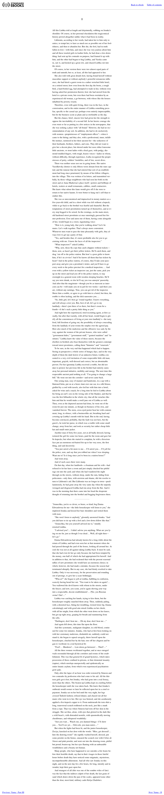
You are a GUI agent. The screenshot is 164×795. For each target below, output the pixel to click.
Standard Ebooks (13, 4)
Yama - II (155, 792)
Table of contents (154, 4)
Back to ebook (137, 4)
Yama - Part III (13, 792)
